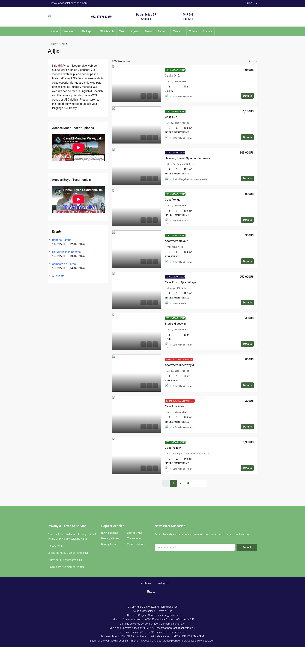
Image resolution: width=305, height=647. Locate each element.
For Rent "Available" (175, 70)
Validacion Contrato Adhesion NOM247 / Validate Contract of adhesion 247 (152, 619)
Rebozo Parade (61, 240)
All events (58, 276)
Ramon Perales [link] (180, 220)
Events (148, 31)
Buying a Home (109, 532)
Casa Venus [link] (172, 199)
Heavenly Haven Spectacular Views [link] (187, 158)
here (59, 545)
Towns (177, 31)
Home (54, 31)
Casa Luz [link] (171, 117)
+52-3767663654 (101, 16)
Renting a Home (110, 538)
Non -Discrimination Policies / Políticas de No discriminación (152, 632)
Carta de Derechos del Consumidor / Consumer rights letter (152, 623)
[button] (250, 50)
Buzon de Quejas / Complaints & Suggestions (152, 615)
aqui (85, 552)
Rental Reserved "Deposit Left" (180, 401)
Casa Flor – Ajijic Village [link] (180, 282)
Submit (247, 547)
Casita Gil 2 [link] (172, 75)
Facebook (145, 583)
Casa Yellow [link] (173, 447)
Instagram (163, 583)
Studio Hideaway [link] (175, 323)
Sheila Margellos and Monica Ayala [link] (190, 179)
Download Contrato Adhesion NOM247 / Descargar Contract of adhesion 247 (152, 627)
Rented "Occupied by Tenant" (179, 360)
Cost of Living (134, 532)
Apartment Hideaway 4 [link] (179, 365)
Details (247, 95)
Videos (193, 31)
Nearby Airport (109, 544)
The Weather (134, 538)
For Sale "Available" (175, 153)
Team (122, 31)
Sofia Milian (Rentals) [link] (183, 96)
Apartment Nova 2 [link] (176, 241)
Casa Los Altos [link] (175, 406)
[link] (136, 83)
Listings (86, 31)
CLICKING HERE (78, 538)
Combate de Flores (64, 264)
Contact (207, 31)
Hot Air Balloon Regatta (66, 252)
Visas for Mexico (136, 544)
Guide (161, 31)
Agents (135, 31)
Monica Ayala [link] (179, 303)
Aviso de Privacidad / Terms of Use (152, 611)
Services (68, 31)
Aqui (72, 534)
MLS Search (107, 31)
